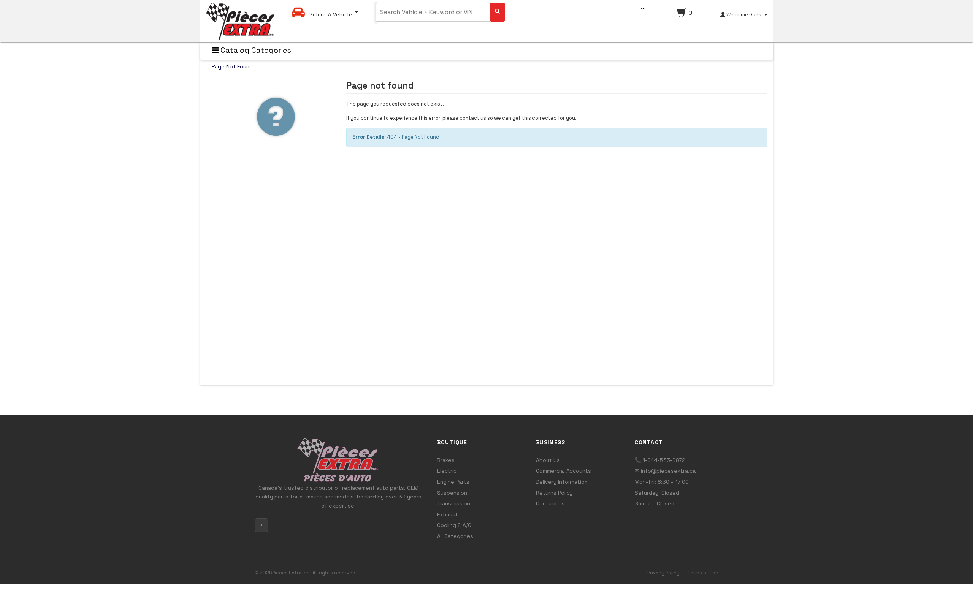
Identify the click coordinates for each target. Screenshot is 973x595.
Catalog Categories (255, 50)
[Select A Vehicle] (325, 5)
